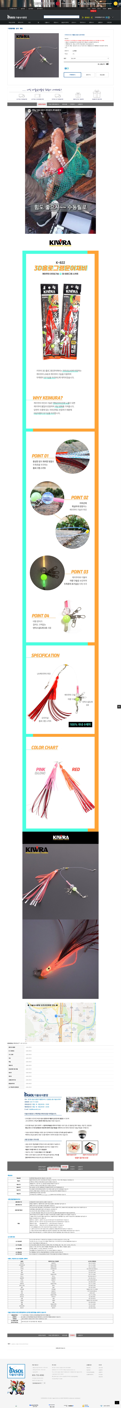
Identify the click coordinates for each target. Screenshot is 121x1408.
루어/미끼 (20, 22)
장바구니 (99, 8)
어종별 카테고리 (13, 8)
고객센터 (31, 8)
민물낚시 (47, 22)
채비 (21, 28)
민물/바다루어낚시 (65, 23)
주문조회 (104, 8)
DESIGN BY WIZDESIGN (74, 1398)
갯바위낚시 (83, 22)
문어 (17, 28)
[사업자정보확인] (74, 1376)
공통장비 (100, 22)
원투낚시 (91, 22)
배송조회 (101, 1376)
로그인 (89, 8)
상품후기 (101, 1372)
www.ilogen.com (46, 1194)
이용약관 (88, 1369)
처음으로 (88, 1367)
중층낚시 (56, 22)
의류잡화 (109, 22)
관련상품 (64, 104)
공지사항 (101, 1367)
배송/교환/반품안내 (54, 104)
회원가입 (94, 8)
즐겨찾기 (110, 8)
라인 (29, 22)
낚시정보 (101, 1374)
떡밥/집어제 (12, 22)
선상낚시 (73, 22)
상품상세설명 (42, 104)
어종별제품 (11, 28)
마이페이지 (40, 8)
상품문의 (80, 104)
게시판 (23, 8)
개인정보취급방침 (90, 1372)
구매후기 (72, 104)
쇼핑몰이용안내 (89, 1374)
